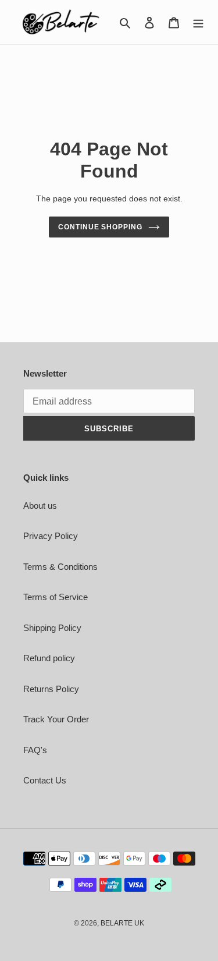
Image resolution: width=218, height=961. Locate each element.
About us (40, 505)
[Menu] (198, 22)
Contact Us (44, 780)
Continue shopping (100, 227)
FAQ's (35, 750)
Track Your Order (56, 719)
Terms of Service (55, 597)
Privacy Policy (50, 536)
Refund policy (49, 658)
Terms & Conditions (60, 567)
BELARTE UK (122, 923)
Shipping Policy (52, 628)
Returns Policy (51, 689)
